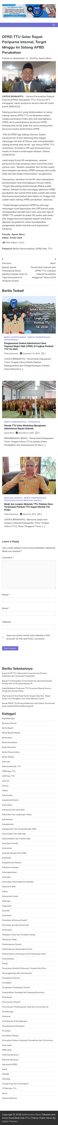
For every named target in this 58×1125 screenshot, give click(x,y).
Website (6, 621)
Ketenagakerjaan (9, 872)
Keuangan (6, 877)
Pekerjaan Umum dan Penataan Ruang (18, 934)
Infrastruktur (7, 795)
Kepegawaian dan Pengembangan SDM (19, 829)
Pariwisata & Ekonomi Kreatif (14, 920)
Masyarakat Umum (10, 896)
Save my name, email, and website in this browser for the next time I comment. (28, 637)
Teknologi (6, 1079)
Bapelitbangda (8, 718)
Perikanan (6, 1016)
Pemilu (5, 963)
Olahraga (6, 901)
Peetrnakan (7, 930)
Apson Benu (45, 58)
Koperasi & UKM (8, 886)
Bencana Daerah (13, 498)
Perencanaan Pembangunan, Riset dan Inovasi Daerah (25, 1007)
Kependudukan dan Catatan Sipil (16, 838)
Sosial (4, 1069)
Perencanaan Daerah (11, 1002)
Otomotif (5, 911)
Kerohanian (7, 848)
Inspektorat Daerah (10, 800)
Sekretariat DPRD (9, 1064)
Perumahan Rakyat (10, 1035)
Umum (4, 1093)
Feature (5, 786)
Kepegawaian (11, 340)
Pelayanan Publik (9, 939)
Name (6, 594)
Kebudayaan (7, 819)
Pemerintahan (8, 959)
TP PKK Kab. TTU (9, 1088)
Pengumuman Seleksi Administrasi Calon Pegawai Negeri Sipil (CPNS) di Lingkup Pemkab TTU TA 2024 (28, 346)
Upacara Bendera (9, 1098)
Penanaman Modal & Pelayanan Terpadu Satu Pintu (24, 968)
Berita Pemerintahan (23, 248)
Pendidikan (34, 422)
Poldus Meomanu (11, 353)
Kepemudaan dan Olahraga (14, 834)
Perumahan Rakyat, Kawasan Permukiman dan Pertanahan (27, 1040)
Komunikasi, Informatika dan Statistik (18, 882)
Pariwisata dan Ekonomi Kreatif (15, 925)
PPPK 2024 (7, 1050)
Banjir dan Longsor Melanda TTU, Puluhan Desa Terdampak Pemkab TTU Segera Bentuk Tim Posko (28, 507)
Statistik (5, 1074)
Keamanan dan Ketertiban (13, 810)
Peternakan (7, 1045)
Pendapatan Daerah (11, 978)
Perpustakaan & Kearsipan (13, 1026)
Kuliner (5, 891)
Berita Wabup (8, 757)
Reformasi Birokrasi (10, 1055)
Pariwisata (6, 915)
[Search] (54, 25)
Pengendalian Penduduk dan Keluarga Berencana (23, 992)
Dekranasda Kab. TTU (11, 766)
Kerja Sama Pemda (10, 843)
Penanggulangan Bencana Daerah (23, 500)
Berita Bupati (7, 728)
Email (5, 608)
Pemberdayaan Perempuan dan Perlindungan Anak (24, 954)
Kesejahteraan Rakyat (11, 862)
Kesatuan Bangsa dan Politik (14, 853)
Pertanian (6, 1031)
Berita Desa (7, 737)
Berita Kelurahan (9, 747)
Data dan (6, 761)
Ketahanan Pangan (10, 867)
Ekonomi (5, 781)
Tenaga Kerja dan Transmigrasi (15, 1084)
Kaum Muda (7, 805)
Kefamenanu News (32, 1114)
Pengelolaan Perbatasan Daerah (16, 987)
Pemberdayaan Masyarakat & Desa (17, 949)
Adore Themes (9, 1121)
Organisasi (6, 906)
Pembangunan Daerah (12, 944)
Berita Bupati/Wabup (15, 337)
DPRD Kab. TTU (44, 248)
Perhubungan (8, 1011)
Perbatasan (7, 997)
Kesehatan (6, 858)
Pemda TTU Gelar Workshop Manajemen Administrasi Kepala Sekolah (25, 427)
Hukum (5, 790)
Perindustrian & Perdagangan (14, 1021)
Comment (8, 557)
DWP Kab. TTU (8, 776)
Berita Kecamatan (9, 742)
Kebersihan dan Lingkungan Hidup (17, 814)
